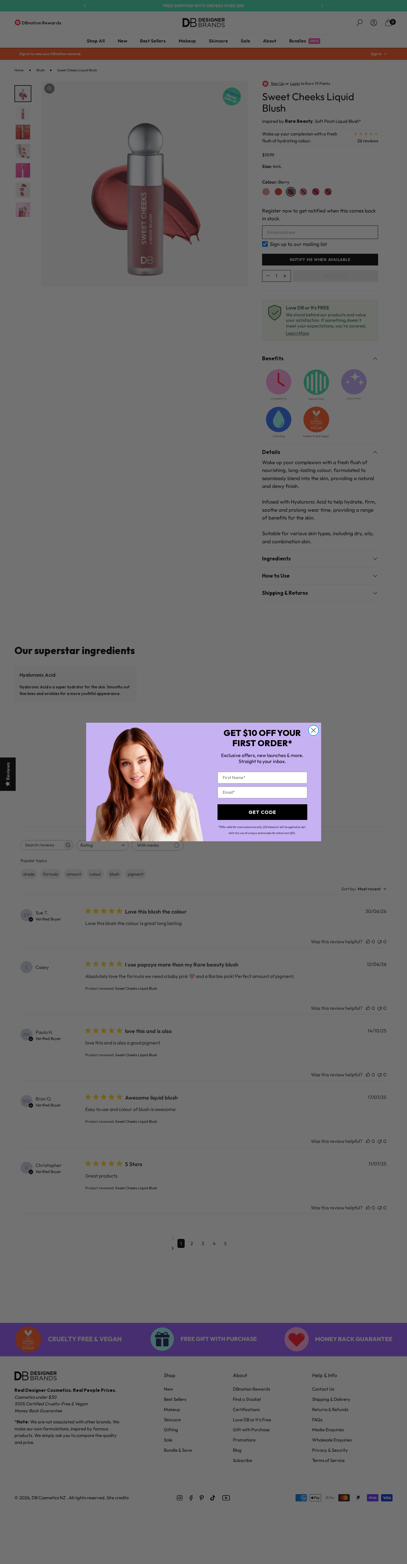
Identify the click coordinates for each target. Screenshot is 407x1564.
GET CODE (262, 812)
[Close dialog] (313, 730)
